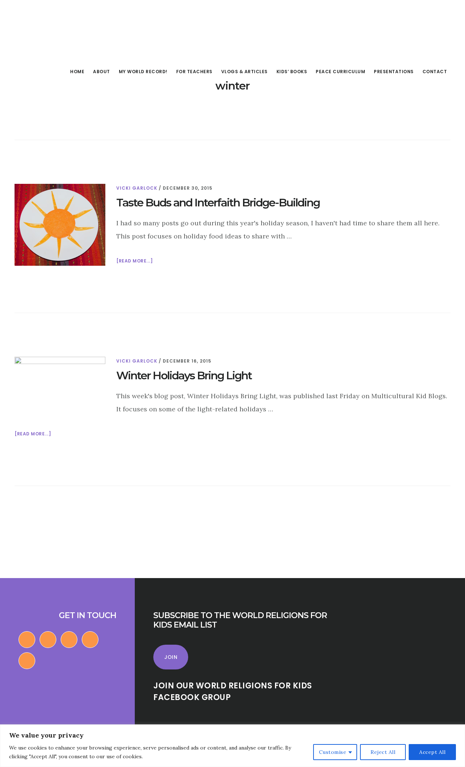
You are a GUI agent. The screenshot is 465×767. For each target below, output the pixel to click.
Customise (333, 752)
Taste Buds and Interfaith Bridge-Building (218, 202)
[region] (232, 745)
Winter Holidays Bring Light (184, 375)
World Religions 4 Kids (57, 30)
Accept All (432, 752)
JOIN (170, 657)
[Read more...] (134, 261)
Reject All (383, 752)
